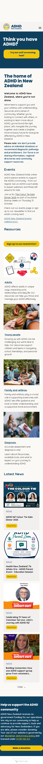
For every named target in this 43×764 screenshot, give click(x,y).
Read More (11, 526)
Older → (21, 687)
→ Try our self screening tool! (21, 54)
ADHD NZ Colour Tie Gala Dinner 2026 (19, 518)
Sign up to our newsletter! (21, 243)
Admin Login (23, 761)
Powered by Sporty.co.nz (21, 759)
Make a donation (21, 748)
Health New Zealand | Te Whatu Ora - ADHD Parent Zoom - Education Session (19, 569)
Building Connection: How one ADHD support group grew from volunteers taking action (19, 671)
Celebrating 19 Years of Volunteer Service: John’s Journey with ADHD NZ (19, 620)
